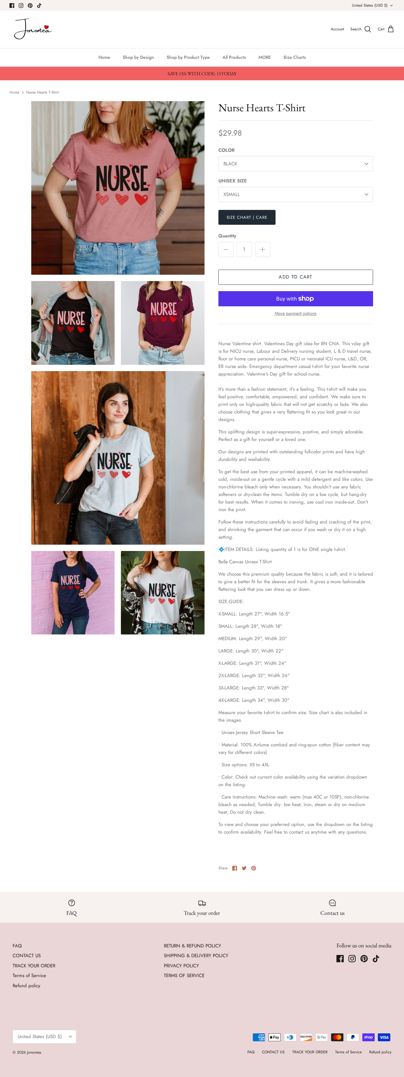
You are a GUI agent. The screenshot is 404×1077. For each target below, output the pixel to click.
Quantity (227, 236)
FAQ (17, 945)
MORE (264, 57)
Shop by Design (138, 57)
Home (104, 57)
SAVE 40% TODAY (337, 1039)
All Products (234, 57)
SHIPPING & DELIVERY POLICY (196, 955)
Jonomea (34, 1052)
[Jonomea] (33, 29)
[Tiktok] (39, 5)
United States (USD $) (370, 5)
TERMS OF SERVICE (184, 975)
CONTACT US (27, 955)
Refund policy (26, 985)
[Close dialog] (390, 956)
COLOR (226, 150)
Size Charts (294, 57)
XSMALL (231, 194)
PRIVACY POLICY (181, 965)
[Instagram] (21, 5)
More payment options (296, 313)
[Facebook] (11, 5)
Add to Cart (295, 276)
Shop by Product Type (188, 57)
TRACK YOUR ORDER (34, 965)
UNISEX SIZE (232, 181)
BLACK (230, 163)
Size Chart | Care (247, 217)
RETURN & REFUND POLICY (192, 945)
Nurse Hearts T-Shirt (42, 92)
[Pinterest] (30, 5)
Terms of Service (29, 975)
